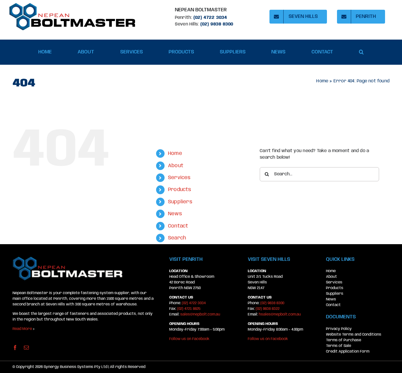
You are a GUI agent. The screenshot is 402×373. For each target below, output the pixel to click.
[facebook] (15, 347)
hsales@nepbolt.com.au (280, 314)
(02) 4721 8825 (188, 309)
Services (179, 177)
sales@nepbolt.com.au (200, 314)
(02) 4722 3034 (210, 17)
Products (179, 189)
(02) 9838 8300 (272, 303)
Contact (178, 226)
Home (322, 81)
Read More (22, 329)
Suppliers (180, 202)
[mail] (26, 347)
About (175, 165)
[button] (361, 52)
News (175, 214)
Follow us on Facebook (189, 339)
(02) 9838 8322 (268, 309)
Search (177, 238)
